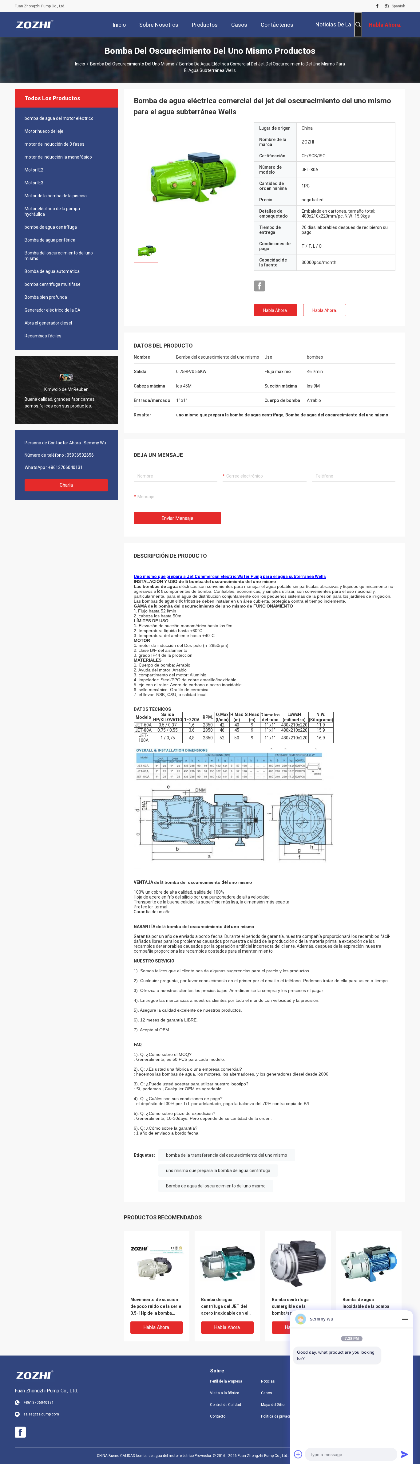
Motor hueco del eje (44, 131)
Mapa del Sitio (272, 1405)
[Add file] (298, 1454)
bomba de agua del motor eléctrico (59, 118)
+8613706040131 (65, 467)
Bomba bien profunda (46, 297)
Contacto (217, 1416)
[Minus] (404, 1319)
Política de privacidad (278, 1416)
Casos (266, 1393)
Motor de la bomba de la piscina (56, 195)
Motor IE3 (34, 182)
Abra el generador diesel (48, 323)
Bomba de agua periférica (50, 240)
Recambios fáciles (43, 335)
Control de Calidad (225, 1405)
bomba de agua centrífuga (51, 227)
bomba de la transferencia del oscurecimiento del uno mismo (226, 1155)
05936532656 (80, 455)
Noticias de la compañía (333, 29)
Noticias (268, 1381)
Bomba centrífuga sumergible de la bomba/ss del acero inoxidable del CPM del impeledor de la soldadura (295, 1306)
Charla (66, 485)
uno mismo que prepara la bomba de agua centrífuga (218, 1170)
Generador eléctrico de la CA (52, 310)
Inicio (80, 63)
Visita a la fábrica (224, 1393)
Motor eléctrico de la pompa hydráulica (52, 211)
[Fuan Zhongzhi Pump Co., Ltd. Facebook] (377, 6)
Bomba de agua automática (52, 271)
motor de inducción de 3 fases (55, 144)
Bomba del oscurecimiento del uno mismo (132, 63)
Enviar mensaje (177, 518)
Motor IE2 (34, 169)
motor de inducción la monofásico (58, 157)
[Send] (405, 1454)
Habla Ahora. (275, 310)
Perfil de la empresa (226, 1381)
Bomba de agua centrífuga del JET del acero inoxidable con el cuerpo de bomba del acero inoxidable (224, 1306)
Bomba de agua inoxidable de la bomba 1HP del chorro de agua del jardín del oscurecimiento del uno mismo (367, 1306)
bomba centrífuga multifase (53, 284)
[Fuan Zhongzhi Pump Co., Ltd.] (35, 24)
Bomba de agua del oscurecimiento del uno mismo (216, 1185)
